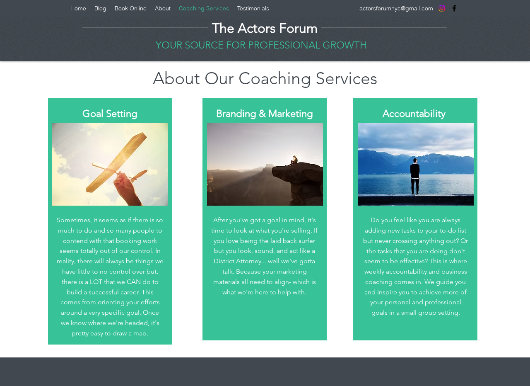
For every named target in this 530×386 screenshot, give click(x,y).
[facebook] (454, 8)
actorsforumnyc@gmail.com (396, 8)
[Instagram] (442, 8)
